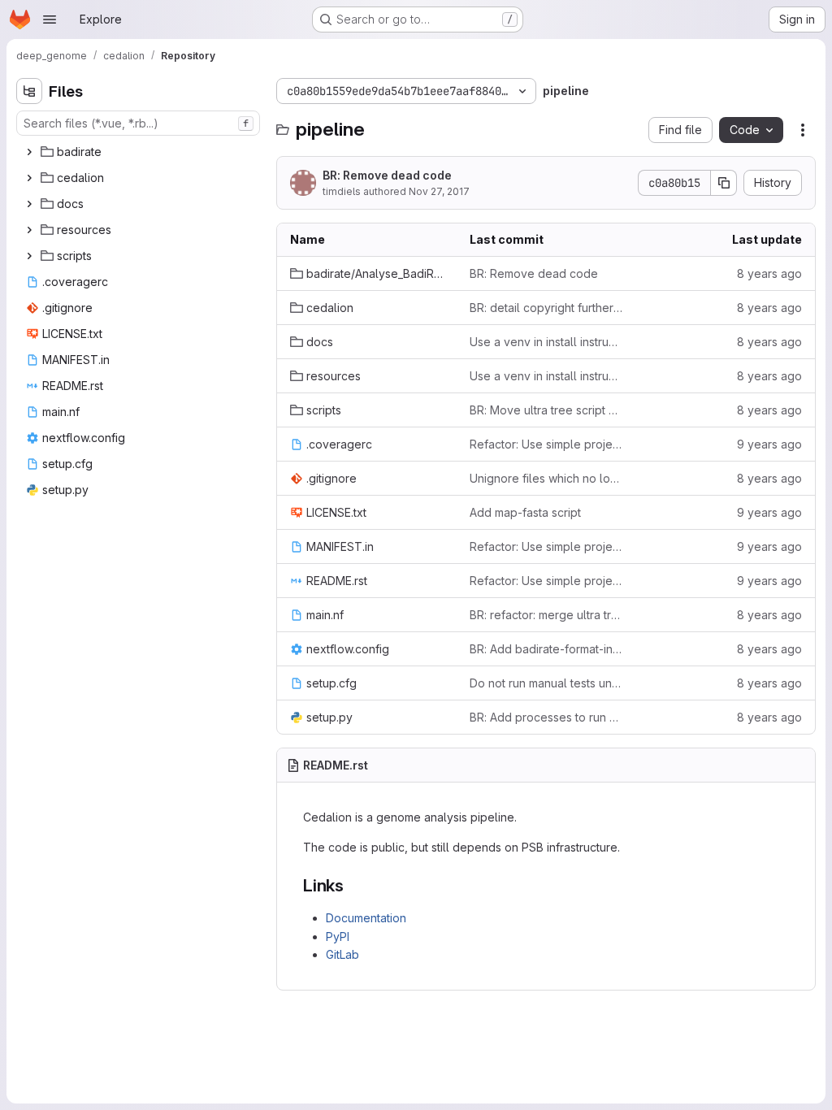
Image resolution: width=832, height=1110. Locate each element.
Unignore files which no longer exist (546, 478)
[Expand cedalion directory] (29, 178)
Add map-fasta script (525, 512)
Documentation (366, 918)
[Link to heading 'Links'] (353, 885)
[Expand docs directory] (29, 204)
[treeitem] (140, 152)
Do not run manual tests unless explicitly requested (546, 683)
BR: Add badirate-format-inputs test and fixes (546, 649)
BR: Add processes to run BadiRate (546, 717)
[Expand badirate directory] (29, 152)
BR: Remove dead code (387, 175)
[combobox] (138, 123)
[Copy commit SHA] (724, 183)
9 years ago (769, 444)
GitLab (342, 954)
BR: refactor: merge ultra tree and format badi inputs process (546, 615)
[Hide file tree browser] (29, 91)
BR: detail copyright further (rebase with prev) (546, 307)
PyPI (337, 936)
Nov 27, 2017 (439, 191)
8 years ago (769, 273)
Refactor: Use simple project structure (546, 444)
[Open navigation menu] (50, 20)
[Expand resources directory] (29, 230)
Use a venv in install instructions (546, 342)
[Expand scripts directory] (29, 256)
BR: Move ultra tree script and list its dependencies (546, 410)
